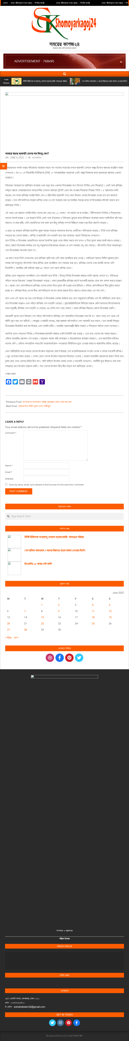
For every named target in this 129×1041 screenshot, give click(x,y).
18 (93, 617)
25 (93, 623)
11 (93, 611)
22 (42, 623)
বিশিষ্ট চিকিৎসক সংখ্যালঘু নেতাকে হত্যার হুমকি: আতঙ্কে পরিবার (45, 81)
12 (110, 611)
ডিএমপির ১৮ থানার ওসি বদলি (38, 563)
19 (110, 617)
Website (9, 479)
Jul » (16, 637)
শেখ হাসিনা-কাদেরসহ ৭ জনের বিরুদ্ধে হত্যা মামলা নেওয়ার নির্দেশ (104, 81)
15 (42, 617)
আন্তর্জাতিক (36, 157)
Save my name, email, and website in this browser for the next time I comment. (46, 484)
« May (8, 637)
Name (8, 465)
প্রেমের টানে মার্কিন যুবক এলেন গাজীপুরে (34, 406)
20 (8, 623)
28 (25, 629)
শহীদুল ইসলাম (64, 938)
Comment (10, 433)
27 (8, 629)
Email (8, 472)
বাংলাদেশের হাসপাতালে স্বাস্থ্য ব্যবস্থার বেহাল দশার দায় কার (47, 401)
